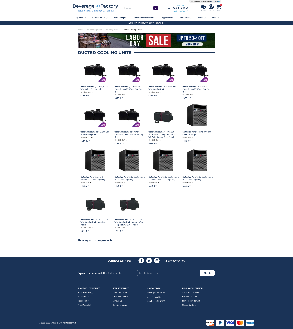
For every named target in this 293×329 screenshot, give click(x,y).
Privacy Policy (83, 296)
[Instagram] (157, 260)
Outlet (200, 17)
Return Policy (83, 300)
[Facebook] (141, 260)
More (214, 17)
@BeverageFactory (174, 260)
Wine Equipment (94, 29)
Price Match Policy (85, 305)
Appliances (166, 17)
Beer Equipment (98, 17)
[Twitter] (149, 260)
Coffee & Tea (143, 17)
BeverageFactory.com (156, 292)
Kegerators (79, 17)
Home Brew (184, 17)
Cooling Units (112, 29)
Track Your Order (120, 292)
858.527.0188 (191, 296)
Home (80, 29)
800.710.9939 (193, 292)
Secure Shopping (85, 292)
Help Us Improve (120, 305)
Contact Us (117, 300)
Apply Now (214, 1)
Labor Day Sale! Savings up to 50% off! (146, 23)
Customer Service (120, 296)
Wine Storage (119, 17)
